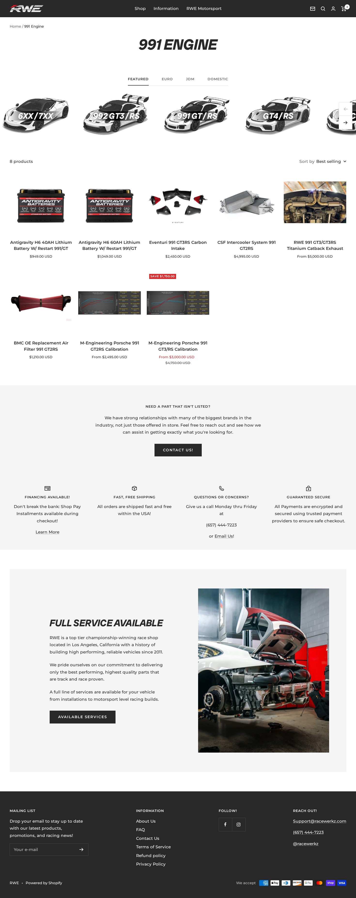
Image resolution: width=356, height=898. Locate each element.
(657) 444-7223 (308, 832)
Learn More (47, 532)
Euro (167, 79)
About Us (146, 821)
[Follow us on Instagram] (238, 824)
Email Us (224, 536)
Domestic (218, 79)
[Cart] (343, 8)
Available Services (82, 717)
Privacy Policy (151, 864)
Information (166, 8)
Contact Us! (178, 450)
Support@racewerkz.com (319, 821)
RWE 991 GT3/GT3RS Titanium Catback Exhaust (315, 245)
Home (15, 26)
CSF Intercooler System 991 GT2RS (246, 245)
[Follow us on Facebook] (225, 824)
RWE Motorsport (204, 8)
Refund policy (151, 855)
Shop (140, 8)
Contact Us (147, 838)
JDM (190, 79)
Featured (138, 79)
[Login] (333, 9)
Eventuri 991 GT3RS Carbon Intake (178, 245)
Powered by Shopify (44, 883)
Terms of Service (153, 846)
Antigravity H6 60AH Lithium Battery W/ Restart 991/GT (109, 245)
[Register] (81, 849)
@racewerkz (305, 843)
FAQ (140, 829)
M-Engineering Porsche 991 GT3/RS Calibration (177, 346)
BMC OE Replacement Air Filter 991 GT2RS (41, 346)
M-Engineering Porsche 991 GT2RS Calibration (109, 346)
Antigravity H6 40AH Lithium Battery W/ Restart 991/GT (41, 245)
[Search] (323, 9)
